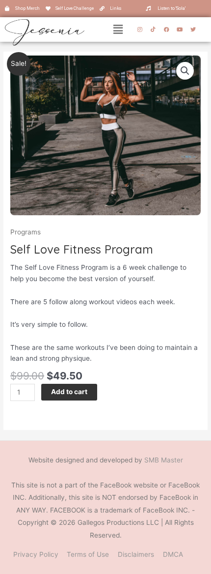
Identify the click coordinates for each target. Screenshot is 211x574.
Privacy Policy (35, 554)
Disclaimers (136, 554)
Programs (25, 232)
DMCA (173, 554)
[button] (118, 29)
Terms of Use (88, 554)
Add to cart (69, 392)
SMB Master (163, 460)
